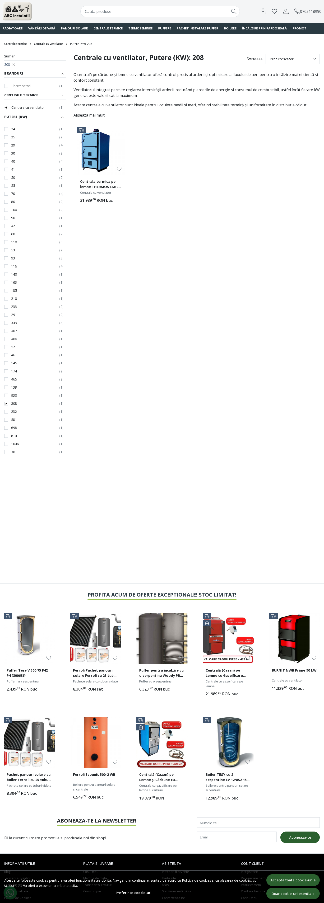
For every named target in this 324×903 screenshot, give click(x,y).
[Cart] (263, 11)
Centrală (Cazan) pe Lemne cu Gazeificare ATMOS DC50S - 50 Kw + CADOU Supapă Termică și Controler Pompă (228, 673)
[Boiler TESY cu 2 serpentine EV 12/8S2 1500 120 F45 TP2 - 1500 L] (228, 742)
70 (13, 193)
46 (13, 355)
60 (13, 234)
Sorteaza (255, 58)
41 (13, 169)
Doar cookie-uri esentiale (293, 893)
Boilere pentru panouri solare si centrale (94, 786)
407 (14, 331)
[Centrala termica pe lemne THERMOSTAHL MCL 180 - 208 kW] (101, 151)
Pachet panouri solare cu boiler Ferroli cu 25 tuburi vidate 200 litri (29, 777)
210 (14, 298)
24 (13, 129)
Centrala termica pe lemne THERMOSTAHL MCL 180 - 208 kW (99, 184)
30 (13, 153)
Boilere (230, 28)
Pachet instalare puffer (197, 28)
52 (13, 347)
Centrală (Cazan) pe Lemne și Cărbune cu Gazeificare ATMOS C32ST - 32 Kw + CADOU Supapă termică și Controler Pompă (161, 777)
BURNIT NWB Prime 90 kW (294, 670)
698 (14, 427)
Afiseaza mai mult (89, 115)
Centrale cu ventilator (48, 44)
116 (14, 266)
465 (14, 379)
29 (13, 145)
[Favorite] (274, 11)
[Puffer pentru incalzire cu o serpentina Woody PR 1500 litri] (162, 638)
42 (13, 226)
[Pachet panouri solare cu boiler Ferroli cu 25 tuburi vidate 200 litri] (29, 742)
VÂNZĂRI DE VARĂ (41, 28)
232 (14, 411)
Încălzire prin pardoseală (264, 28)
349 (14, 322)
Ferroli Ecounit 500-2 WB (94, 774)
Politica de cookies (196, 880)
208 (7, 64)
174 (14, 371)
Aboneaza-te (300, 837)
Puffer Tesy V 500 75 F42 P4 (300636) (27, 673)
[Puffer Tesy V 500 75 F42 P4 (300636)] (29, 638)
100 (14, 209)
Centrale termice (108, 28)
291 (14, 314)
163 (14, 282)
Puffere (164, 28)
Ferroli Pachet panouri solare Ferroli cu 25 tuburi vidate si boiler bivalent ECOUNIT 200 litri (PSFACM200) (95, 673)
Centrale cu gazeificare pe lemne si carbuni (158, 787)
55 (13, 185)
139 (14, 387)
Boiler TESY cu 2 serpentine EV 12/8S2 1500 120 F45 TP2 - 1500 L (228, 777)
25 (13, 137)
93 (13, 258)
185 (14, 290)
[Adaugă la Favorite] (119, 168)
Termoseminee (140, 28)
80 (13, 201)
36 (13, 452)
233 (14, 306)
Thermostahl (21, 86)
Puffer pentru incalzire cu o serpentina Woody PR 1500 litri (161, 673)
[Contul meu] (286, 11)
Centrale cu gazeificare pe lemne (224, 683)
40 (13, 161)
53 (13, 250)
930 (14, 395)
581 (14, 419)
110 (14, 242)
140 (14, 274)
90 (13, 218)
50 (13, 177)
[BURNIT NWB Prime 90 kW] (294, 638)
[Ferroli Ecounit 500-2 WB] (95, 742)
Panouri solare (74, 28)
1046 (15, 444)
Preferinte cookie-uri (133, 892)
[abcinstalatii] (31, 11)
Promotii (300, 28)
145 (14, 363)
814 (14, 435)
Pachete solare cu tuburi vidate (95, 681)
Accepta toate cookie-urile (293, 880)
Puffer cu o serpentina (155, 681)
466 (14, 339)
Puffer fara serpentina (23, 681)
